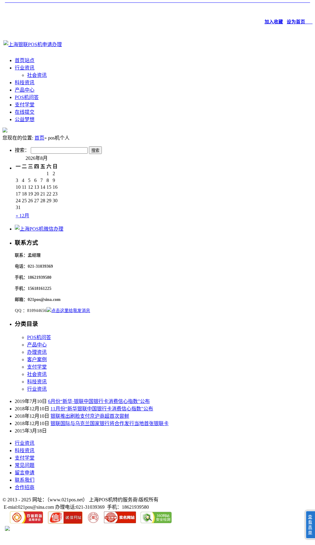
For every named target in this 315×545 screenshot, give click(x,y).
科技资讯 (24, 82)
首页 (39, 137)
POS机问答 (27, 97)
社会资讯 (37, 75)
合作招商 (24, 487)
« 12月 (22, 215)
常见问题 (24, 465)
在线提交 (24, 112)
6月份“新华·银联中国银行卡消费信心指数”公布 (99, 401)
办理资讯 (37, 352)
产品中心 (24, 90)
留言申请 (24, 472)
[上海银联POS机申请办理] (32, 44)
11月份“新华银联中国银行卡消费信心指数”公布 (101, 408)
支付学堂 (24, 104)
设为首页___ (300, 21)
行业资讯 (24, 67)
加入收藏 (274, 21)
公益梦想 (24, 119)
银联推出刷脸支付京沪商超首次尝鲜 (89, 416)
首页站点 (24, 60)
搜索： (22, 150)
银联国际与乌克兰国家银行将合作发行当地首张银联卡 (109, 423)
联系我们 (24, 480)
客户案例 (37, 359)
